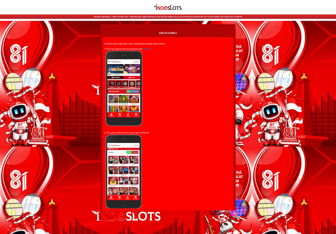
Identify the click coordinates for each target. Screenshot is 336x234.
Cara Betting (161, 17)
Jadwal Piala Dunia (221, 17)
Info (127, 17)
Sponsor (196, 17)
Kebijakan (151, 17)
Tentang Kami (99, 17)
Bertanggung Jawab (138, 17)
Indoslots (147, 49)
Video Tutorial (118, 17)
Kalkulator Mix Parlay (183, 17)
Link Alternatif (236, 17)
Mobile (108, 17)
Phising (170, 17)
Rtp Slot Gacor (206, 17)
